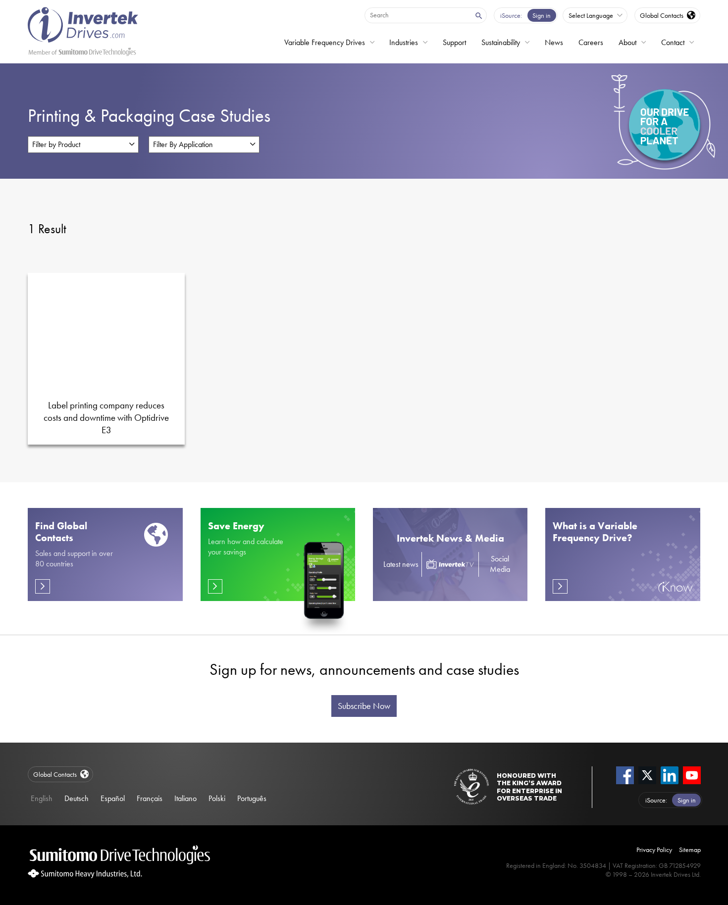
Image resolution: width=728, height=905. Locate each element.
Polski (216, 798)
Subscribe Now (364, 706)
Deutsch (76, 798)
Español (113, 798)
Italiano (185, 798)
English (41, 798)
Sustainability (500, 42)
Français (149, 798)
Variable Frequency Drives (324, 42)
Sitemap (690, 849)
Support (454, 42)
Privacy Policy (654, 849)
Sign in (541, 15)
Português (251, 798)
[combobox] (417, 15)
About (627, 42)
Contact (672, 42)
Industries (403, 42)
